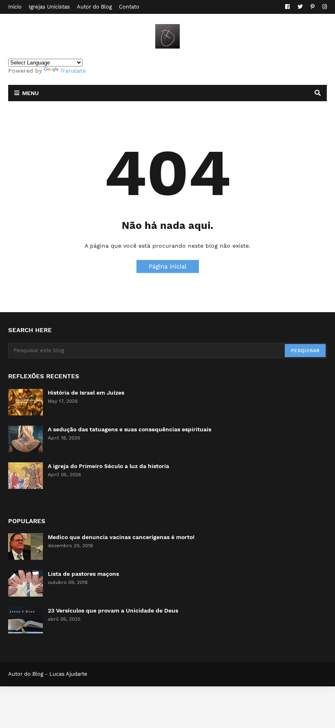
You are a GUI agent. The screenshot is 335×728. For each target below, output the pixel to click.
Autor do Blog (94, 7)
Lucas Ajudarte (68, 674)
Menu (30, 93)
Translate (73, 70)
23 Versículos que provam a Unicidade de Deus (113, 610)
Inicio (15, 7)
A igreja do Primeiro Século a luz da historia (108, 466)
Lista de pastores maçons (83, 573)
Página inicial (168, 266)
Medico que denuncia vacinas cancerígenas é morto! (121, 537)
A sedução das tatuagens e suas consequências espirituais (129, 429)
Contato (129, 7)
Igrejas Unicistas (49, 7)
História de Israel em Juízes (86, 392)
